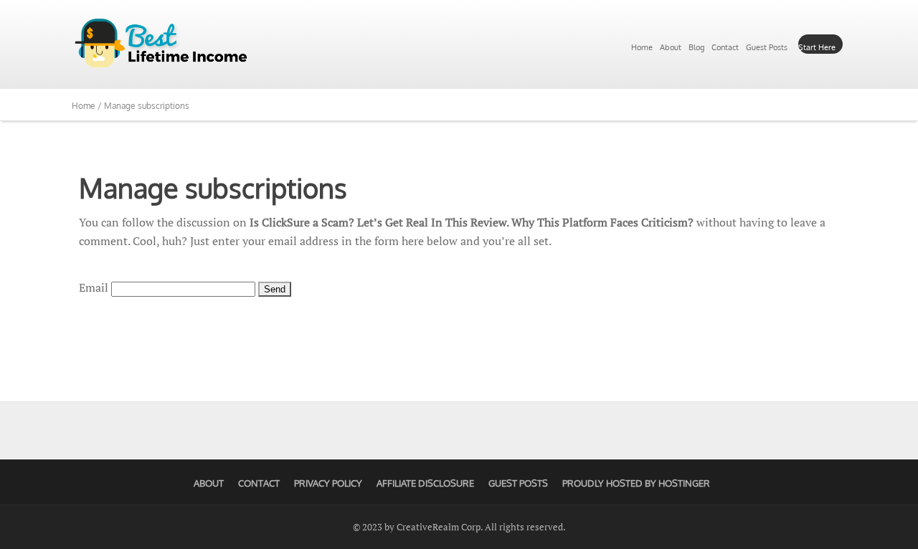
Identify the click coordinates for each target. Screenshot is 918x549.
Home (642, 47)
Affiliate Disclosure (425, 483)
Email (93, 287)
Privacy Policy (328, 483)
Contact (725, 47)
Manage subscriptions (213, 188)
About (670, 47)
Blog (696, 47)
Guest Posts (766, 47)
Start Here (817, 47)
